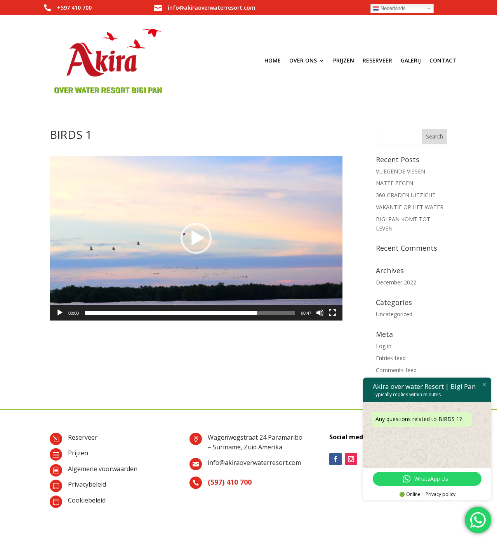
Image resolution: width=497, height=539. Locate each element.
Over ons (303, 60)
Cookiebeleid (87, 500)
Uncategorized (394, 314)
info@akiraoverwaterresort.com (254, 462)
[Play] (60, 313)
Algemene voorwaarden (102, 468)
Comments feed (396, 370)
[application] (196, 238)
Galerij (411, 60)
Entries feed (391, 358)
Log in (383, 346)
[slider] (190, 313)
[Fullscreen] (332, 313)
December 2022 (396, 282)
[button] (196, 238)
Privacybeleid (87, 484)
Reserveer (377, 60)
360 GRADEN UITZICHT (406, 195)
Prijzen (343, 60)
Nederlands (392, 8)
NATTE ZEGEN (394, 183)
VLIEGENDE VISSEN (400, 171)
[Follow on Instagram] (351, 459)
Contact (442, 60)
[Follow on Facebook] (335, 459)
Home (272, 60)
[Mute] (320, 313)
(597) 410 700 (230, 482)
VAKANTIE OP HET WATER (409, 207)
